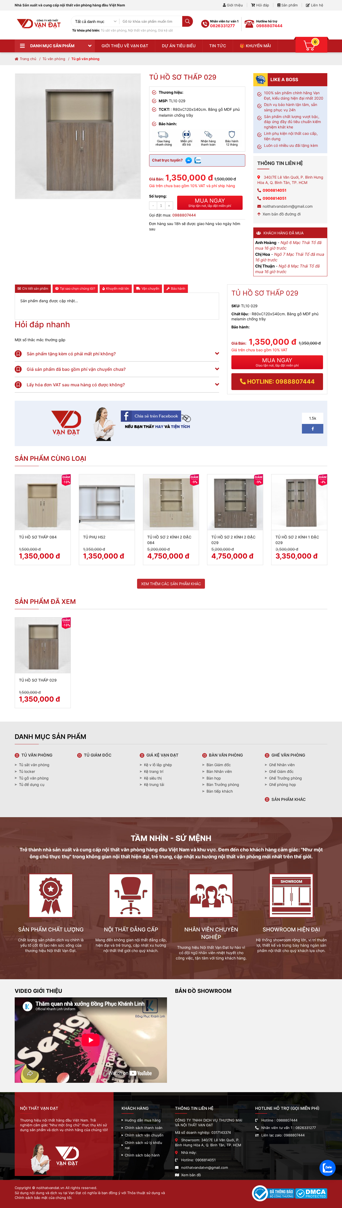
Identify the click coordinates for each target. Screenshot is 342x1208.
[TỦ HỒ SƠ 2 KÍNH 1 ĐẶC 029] (299, 502)
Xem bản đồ (191, 1175)
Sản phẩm (289, 5)
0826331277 (222, 25)
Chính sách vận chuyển (144, 1135)
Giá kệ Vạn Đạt (162, 755)
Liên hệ (316, 5)
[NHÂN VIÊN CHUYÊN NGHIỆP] (211, 920)
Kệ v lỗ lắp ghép (158, 764)
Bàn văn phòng (226, 755)
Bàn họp (214, 778)
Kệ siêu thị (153, 778)
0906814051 (274, 190)
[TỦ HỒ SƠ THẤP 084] (43, 502)
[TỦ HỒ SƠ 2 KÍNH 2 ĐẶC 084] (171, 502)
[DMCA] (311, 1194)
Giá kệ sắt (165, 30)
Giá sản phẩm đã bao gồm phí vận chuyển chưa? (76, 369)
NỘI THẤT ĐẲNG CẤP (131, 929)
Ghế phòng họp (282, 784)
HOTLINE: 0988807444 (280, 381)
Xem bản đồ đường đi (282, 214)
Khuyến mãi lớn (117, 288)
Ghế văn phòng (288, 755)
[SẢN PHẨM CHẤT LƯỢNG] (50, 920)
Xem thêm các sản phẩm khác (171, 583)
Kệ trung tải (154, 784)
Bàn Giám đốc (219, 764)
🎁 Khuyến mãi (255, 45)
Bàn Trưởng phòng (223, 784)
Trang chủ (28, 59)
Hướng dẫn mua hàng (143, 1120)
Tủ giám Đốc (97, 755)
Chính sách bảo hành (142, 1155)
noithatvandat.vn (50, 1188)
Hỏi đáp (262, 5)
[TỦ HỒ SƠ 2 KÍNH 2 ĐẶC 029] (235, 502)
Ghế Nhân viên (282, 764)
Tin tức (217, 45)
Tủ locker (27, 771)
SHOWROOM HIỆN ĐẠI (291, 929)
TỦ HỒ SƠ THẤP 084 (38, 537)
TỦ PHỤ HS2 (94, 537)
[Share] (121, 439)
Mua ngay (209, 202)
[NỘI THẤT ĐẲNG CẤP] (130, 920)
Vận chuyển (150, 288)
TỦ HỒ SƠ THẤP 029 (38, 680)
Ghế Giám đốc (281, 771)
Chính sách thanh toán (143, 1128)
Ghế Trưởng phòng (285, 778)
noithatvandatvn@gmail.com (288, 206)
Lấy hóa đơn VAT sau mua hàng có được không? (75, 384)
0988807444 (269, 25)
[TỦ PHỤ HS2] (107, 502)
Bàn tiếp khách (220, 791)
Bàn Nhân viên (219, 771)
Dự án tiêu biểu (179, 45)
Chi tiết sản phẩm (35, 288)
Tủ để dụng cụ (31, 784)
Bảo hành (178, 288)
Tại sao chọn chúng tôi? (77, 288)
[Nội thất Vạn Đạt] (39, 30)
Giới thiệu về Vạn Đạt (125, 45)
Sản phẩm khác (288, 799)
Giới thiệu (234, 5)
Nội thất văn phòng (142, 30)
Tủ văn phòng (53, 59)
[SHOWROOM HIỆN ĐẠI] (291, 920)
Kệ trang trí (153, 771)
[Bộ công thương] (273, 1193)
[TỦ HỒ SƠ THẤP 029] (43, 645)
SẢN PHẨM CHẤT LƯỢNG (51, 929)
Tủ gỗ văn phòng (85, 59)
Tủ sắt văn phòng (113, 30)
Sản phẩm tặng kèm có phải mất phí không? (71, 353)
